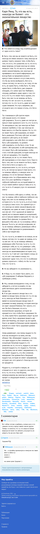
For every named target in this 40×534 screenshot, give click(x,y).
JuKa (17, 409)
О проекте (5, 524)
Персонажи (5, 518)
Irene (13, 405)
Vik (27, 409)
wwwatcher (30, 399)
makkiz (32, 403)
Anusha (25, 403)
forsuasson (15, 399)
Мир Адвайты (7, 479)
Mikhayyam (31, 397)
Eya (23, 397)
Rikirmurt (31, 395)
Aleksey (10, 397)
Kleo (19, 403)
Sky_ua (15, 395)
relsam (29, 401)
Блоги (3, 515)
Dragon (11, 393)
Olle (4, 412)
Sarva (12, 409)
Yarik (13, 8)
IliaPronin (23, 395)
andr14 (25, 393)
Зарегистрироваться (8, 503)
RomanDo (15, 401)
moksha (19, 405)
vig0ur (26, 405)
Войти (4, 506)
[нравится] (3, 389)
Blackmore (33, 409)
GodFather (27, 407)
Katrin (23, 401)
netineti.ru (6, 382)
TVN (22, 409)
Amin (32, 393)
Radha (9, 395)
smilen (10, 412)
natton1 (18, 393)
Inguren (17, 397)
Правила (4, 527)
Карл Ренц (5, 8)
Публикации (6, 512)
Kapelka (10, 407)
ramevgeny (18, 407)
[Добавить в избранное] (15, 389)
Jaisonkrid (12, 403)
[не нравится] (10, 389)
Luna (23, 399)
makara (32, 405)
